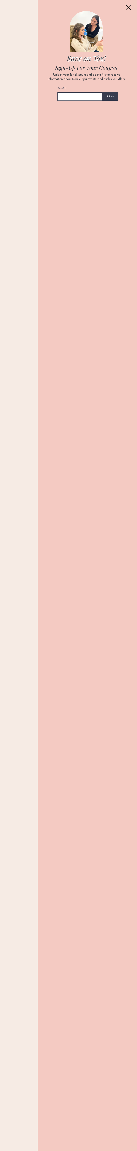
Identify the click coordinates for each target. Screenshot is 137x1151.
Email (61, 88)
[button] (128, 7)
